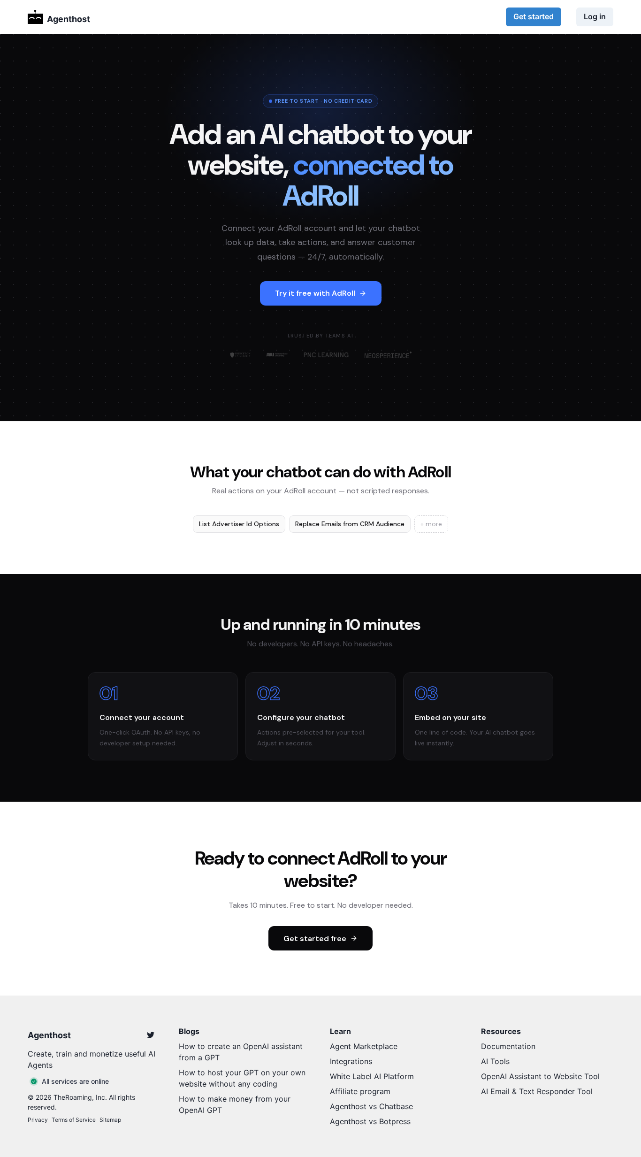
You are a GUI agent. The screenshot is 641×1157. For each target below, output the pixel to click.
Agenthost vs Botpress (370, 1121)
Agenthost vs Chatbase (371, 1106)
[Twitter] (150, 1035)
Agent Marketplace (363, 1046)
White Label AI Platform (372, 1076)
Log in (595, 16)
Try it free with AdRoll (315, 293)
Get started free (314, 938)
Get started (533, 16)
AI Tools (495, 1061)
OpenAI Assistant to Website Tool (540, 1076)
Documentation (508, 1046)
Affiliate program (360, 1091)
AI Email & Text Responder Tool (537, 1091)
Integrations (351, 1061)
